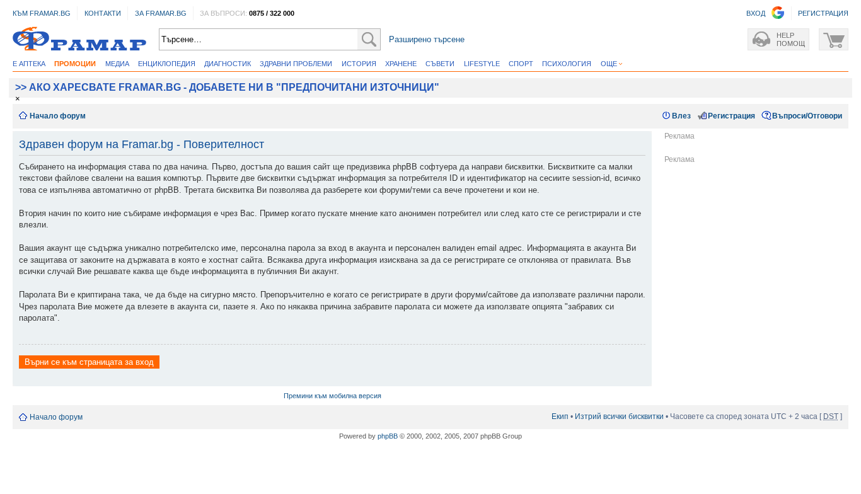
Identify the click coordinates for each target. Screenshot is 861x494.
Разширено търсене (427, 39)
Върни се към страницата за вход (89, 362)
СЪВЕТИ (439, 63)
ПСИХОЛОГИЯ (566, 63)
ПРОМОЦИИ (75, 63)
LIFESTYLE (482, 63)
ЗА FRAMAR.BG (161, 13)
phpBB (388, 436)
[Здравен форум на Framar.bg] (79, 39)
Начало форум (58, 116)
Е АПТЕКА (29, 63)
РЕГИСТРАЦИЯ (823, 13)
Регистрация (731, 116)
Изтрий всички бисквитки (619, 416)
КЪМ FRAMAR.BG (42, 13)
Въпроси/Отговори (807, 116)
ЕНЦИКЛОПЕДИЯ (166, 63)
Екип (560, 416)
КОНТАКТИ (102, 13)
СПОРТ (521, 63)
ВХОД (755, 13)
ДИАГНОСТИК (227, 63)
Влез (681, 116)
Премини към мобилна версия (332, 395)
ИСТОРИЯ (359, 63)
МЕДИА (117, 63)
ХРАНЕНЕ (401, 63)
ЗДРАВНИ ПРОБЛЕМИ (296, 63)
